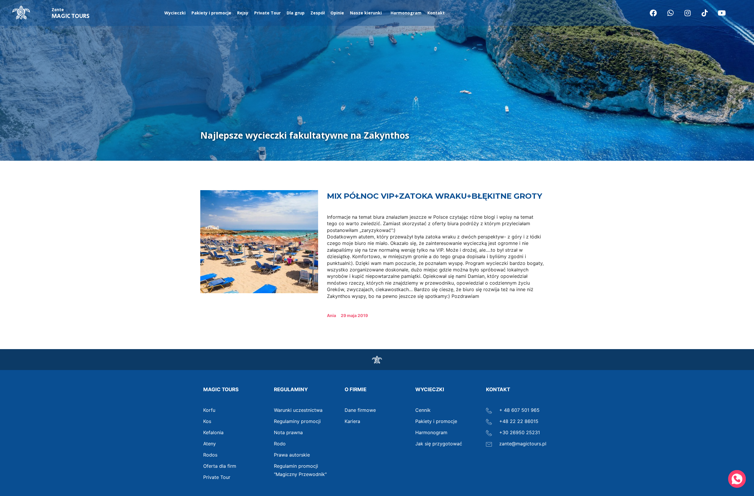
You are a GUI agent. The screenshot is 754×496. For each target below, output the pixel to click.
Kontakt (436, 13)
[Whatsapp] (670, 13)
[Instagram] (687, 13)
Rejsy (242, 13)
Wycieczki (175, 13)
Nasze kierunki (366, 13)
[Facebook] (653, 13)
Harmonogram (406, 13)
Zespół (317, 13)
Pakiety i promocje (211, 13)
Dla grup (296, 13)
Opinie (337, 13)
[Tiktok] (704, 13)
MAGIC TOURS (71, 14)
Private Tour (267, 13)
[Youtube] (722, 13)
